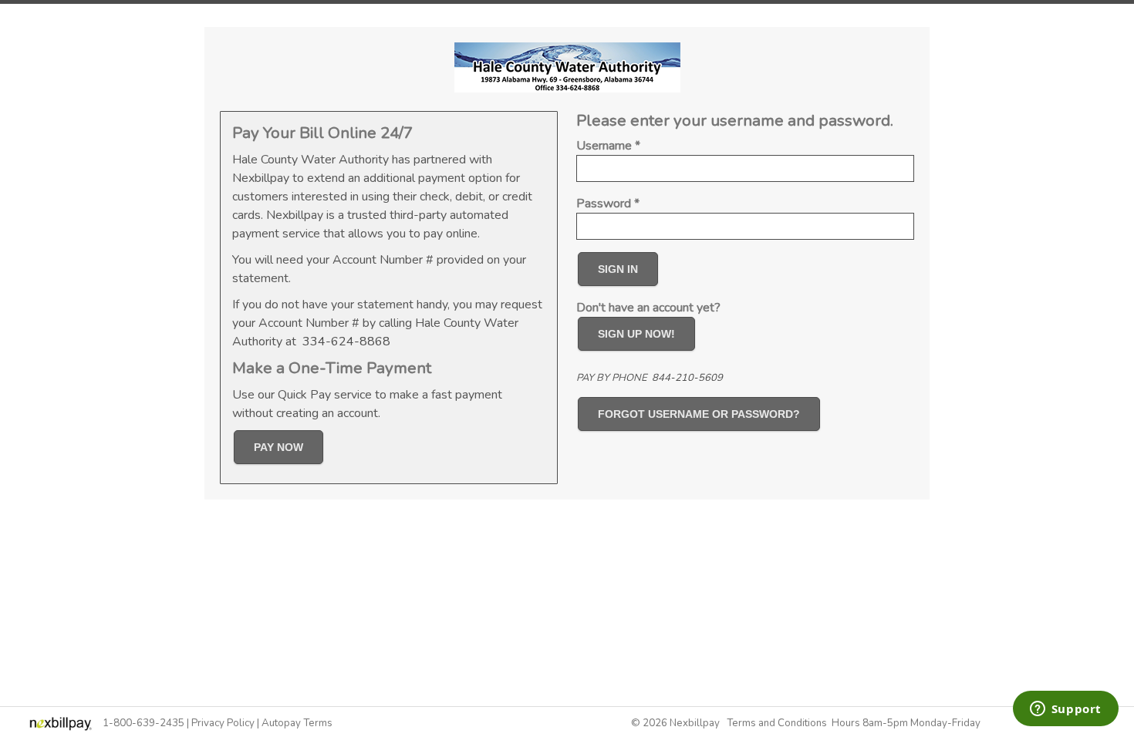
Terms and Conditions (777, 723)
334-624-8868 (346, 341)
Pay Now (278, 447)
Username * (608, 145)
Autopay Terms (297, 723)
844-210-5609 (687, 378)
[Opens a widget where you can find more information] (1065, 710)
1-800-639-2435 (143, 723)
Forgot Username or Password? (699, 414)
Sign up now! (636, 334)
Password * (608, 203)
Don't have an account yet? (648, 307)
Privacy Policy (223, 723)
